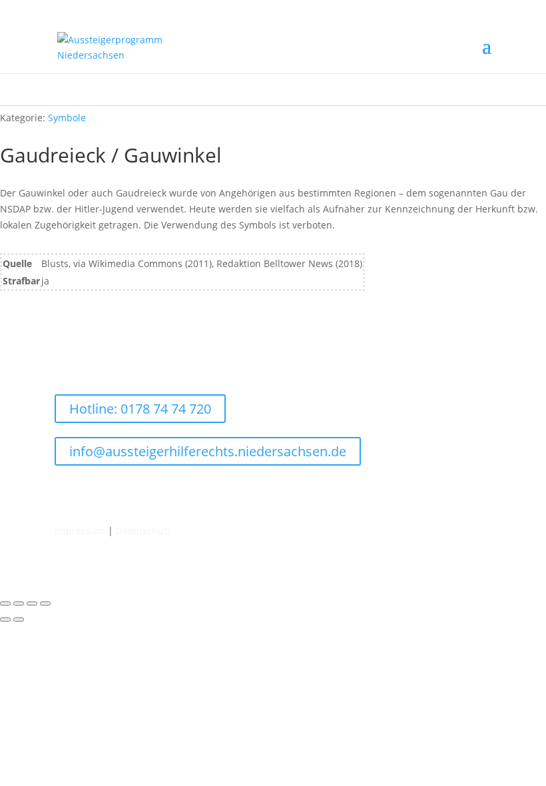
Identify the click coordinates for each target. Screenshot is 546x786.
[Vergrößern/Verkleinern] (5, 603)
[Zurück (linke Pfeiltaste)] (5, 619)
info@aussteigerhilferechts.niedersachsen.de (207, 451)
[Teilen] (32, 603)
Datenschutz (144, 530)
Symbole (67, 117)
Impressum (80, 530)
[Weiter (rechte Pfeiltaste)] (18, 619)
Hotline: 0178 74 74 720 (140, 409)
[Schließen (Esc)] (45, 603)
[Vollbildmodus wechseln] (18, 603)
